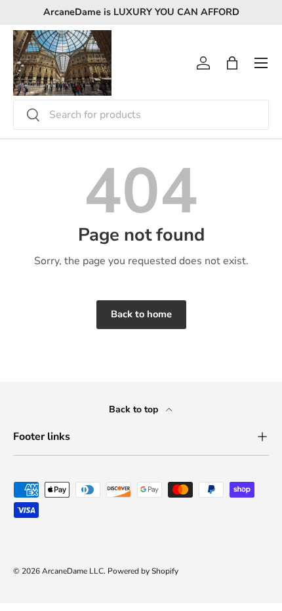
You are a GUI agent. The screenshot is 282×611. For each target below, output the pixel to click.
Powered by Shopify (143, 571)
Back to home (141, 314)
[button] (232, 63)
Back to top (135, 409)
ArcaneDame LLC (73, 571)
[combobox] (141, 114)
